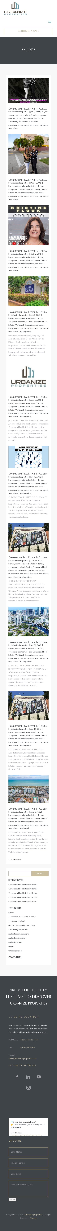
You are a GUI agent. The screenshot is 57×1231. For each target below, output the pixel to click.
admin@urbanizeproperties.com (23, 1058)
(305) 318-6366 (27, 1047)
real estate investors (29, 125)
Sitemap (33, 1218)
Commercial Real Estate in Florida (27, 108)
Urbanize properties (33, 1214)
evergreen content (16, 189)
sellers (15, 128)
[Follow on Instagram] (28, 1088)
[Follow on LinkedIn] (28, 1077)
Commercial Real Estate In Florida (27, 312)
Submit (12, 1200)
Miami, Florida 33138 (29, 1040)
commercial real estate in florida (22, 115)
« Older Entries (14, 859)
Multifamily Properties (18, 121)
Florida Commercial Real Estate (30, 118)
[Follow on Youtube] (39, 1077)
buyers (45, 111)
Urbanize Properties (19, 111)
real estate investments (18, 934)
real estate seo (15, 942)
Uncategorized (25, 331)
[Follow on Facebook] (17, 1077)
